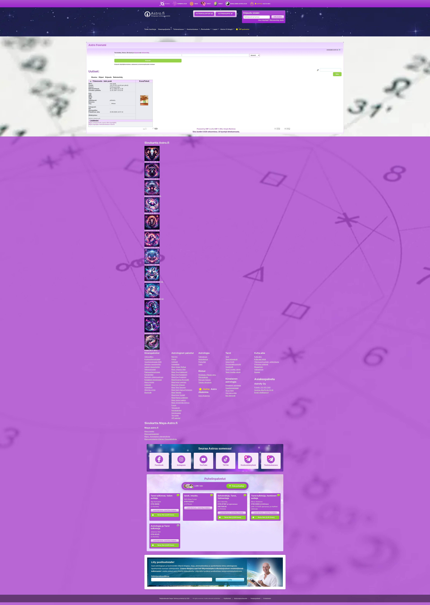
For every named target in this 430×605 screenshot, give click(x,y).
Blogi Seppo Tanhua (178, 367)
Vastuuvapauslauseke (240, 598)
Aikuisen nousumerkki (152, 364)
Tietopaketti (175, 408)
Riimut (220, 3)
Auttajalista (148, 387)
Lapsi (215, 29)
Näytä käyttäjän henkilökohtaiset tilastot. (102, 124)
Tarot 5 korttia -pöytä (233, 370)
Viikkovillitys (148, 357)
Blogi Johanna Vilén (178, 370)
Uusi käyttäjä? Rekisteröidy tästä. (271, 20)
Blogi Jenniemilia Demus (180, 403)
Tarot (209, 3)
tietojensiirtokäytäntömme (232, 571)
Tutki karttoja (150, 29)
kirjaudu (136, 52)
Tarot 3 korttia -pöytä (233, 372)
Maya (196, 3)
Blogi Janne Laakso (178, 400)
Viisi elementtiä (231, 393)
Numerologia (182, 3)
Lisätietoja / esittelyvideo (164, 510)
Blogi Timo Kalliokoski (179, 372)
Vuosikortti (229, 367)
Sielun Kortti (230, 362)
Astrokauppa (224, 14)
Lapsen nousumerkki (152, 367)
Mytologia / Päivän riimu (207, 375)
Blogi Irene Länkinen (178, 382)
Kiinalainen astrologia (238, 3)
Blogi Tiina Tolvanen (178, 387)
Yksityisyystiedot (255, 598)
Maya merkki (149, 382)
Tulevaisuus (178, 29)
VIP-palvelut (243, 29)
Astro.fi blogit (226, 29)
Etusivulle (148, 392)
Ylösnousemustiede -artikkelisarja (266, 362)
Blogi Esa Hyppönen (178, 377)
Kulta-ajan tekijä (260, 359)
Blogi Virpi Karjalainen (179, 375)
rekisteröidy (145, 52)
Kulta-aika (263, 3)
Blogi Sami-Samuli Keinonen (181, 390)
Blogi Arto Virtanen (178, 385)
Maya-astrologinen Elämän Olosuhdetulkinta (160, 439)
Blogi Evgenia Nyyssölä (180, 380)
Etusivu (167, 3)
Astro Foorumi (97, 45)
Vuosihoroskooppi (232, 388)
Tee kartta (175, 415)
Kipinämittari (148, 375)
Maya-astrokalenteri (151, 434)
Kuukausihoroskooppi (152, 359)
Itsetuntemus (192, 29)
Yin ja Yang (230, 391)
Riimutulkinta (203, 377)
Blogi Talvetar (176, 392)
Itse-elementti (230, 396)
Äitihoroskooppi (150, 370)
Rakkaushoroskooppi (152, 372)
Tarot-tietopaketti (232, 359)
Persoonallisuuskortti (233, 364)
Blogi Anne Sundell (178, 395)
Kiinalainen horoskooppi (153, 380)
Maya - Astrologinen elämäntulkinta (157, 437)
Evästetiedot (267, 598)
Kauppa (257, 372)
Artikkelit (147, 385)
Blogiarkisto (258, 367)
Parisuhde (205, 29)
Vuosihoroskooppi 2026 (152, 362)
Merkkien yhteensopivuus (153, 377)
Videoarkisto (258, 370)
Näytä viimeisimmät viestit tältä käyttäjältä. (103, 122)
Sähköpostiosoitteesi (160, 576)
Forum (173, 405)
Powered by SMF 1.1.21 (205, 129)
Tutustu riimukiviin (205, 382)
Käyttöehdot (227, 598)
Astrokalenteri (203, 14)
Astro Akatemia (204, 396)
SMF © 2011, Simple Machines (224, 129)
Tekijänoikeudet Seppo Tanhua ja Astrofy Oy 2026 (174, 598)
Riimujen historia (204, 380)
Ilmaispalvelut (164, 29)
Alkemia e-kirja (149, 390)
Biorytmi (174, 357)
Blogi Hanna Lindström (179, 398)
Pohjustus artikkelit (261, 364)
